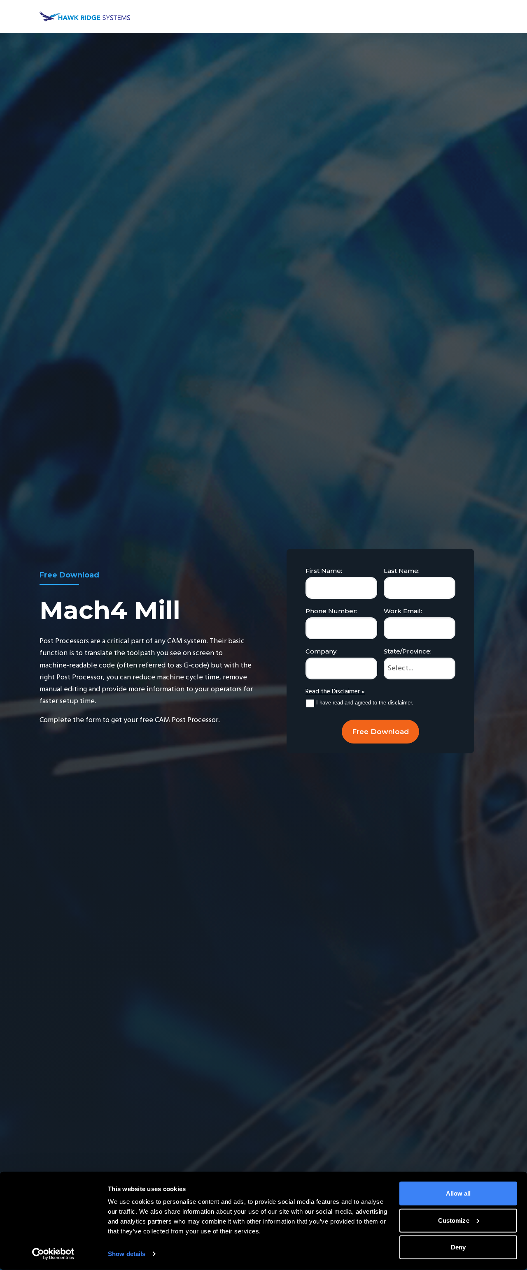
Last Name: (402, 571)
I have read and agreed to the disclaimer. (364, 703)
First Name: (323, 571)
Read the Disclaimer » (335, 691)
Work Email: (403, 611)
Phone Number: (331, 611)
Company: (321, 651)
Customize (453, 1220)
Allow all (458, 1193)
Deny (458, 1247)
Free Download (380, 731)
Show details (126, 1253)
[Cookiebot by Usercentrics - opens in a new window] (53, 1254)
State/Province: (407, 651)
